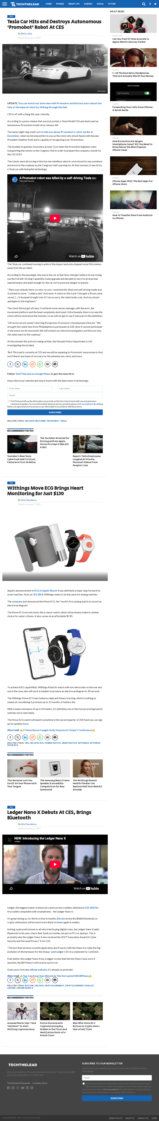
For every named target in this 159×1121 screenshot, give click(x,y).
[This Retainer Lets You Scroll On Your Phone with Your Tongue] (22, 776)
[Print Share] (55, 364)
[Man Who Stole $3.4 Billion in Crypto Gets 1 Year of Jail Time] (88, 1019)
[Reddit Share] (33, 364)
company (17, 601)
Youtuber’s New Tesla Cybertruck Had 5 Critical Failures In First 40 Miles (21, 459)
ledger (11, 988)
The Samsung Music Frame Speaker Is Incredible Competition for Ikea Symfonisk (55, 785)
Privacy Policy (115, 1118)
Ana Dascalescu (29, 500)
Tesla (63, 421)
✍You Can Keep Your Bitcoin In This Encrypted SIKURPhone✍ (49, 975)
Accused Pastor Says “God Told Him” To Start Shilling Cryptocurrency (21, 1026)
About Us (129, 1118)
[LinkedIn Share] (25, 364)
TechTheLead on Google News (32, 373)
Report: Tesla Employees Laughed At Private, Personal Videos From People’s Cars (87, 461)
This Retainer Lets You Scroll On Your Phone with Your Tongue (22, 783)
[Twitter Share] (18, 364)
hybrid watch (53, 743)
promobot (53, 421)
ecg (42, 743)
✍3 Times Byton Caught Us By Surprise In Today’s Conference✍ (51, 730)
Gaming (88, 3)
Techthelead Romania (18, 1083)
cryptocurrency (54, 985)
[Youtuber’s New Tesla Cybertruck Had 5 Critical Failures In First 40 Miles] (22, 452)
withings (83, 743)
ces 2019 (29, 421)
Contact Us (142, 1118)
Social (100, 3)
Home (49, 3)
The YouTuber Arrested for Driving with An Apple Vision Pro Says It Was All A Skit (54, 443)
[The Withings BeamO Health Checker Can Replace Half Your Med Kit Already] (88, 776)
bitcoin (29, 985)
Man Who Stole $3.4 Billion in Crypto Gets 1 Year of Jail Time (86, 1026)
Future (112, 3)
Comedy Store (40, 1083)
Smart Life (74, 3)
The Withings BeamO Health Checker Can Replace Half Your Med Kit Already (87, 785)
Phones (60, 3)
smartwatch (69, 743)
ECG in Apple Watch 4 (46, 590)
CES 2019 (38, 594)
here (25, 723)
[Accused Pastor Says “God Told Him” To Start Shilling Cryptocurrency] (22, 1019)
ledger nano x (24, 988)
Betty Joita (26, 33)
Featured (40, 421)
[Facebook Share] (10, 364)
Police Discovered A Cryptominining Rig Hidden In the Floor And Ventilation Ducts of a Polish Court (53, 1029)
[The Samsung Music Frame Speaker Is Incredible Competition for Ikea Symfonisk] (55, 776)
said (53, 951)
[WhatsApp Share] (40, 364)
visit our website (85, 404)
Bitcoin (61, 918)
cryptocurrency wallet (79, 985)
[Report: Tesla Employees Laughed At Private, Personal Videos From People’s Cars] (88, 452)
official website (38, 969)
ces (27, 743)
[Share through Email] (47, 364)
